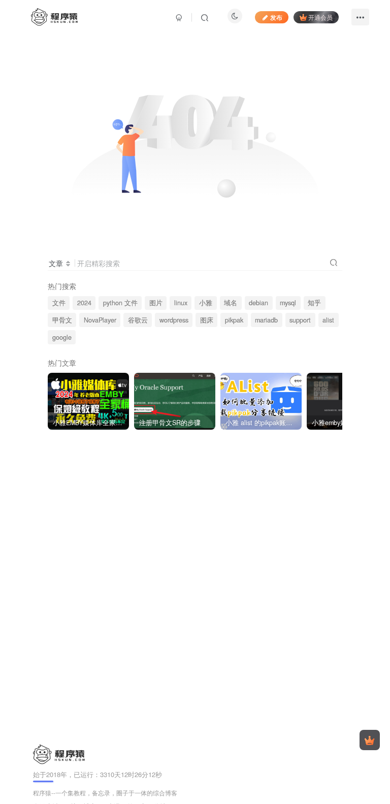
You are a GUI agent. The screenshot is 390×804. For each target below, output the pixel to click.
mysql (288, 302)
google (62, 337)
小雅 (205, 302)
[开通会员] (370, 740)
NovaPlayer (100, 320)
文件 (59, 302)
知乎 (314, 302)
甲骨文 (62, 320)
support (300, 320)
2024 (84, 302)
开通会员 (320, 17)
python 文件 (120, 302)
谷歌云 (138, 320)
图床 (206, 320)
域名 (230, 302)
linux (180, 302)
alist (328, 320)
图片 (155, 302)
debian (258, 302)
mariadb (266, 320)
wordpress (173, 320)
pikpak (234, 320)
